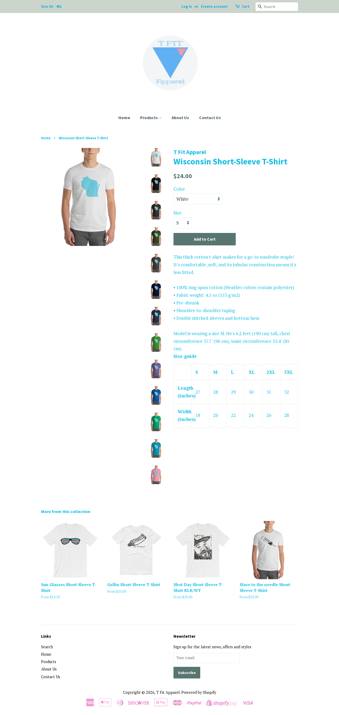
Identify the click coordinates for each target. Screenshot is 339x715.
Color (179, 189)
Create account (214, 6)
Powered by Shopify (198, 692)
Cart (245, 6)
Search (47, 646)
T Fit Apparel (168, 692)
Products (149, 117)
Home (124, 117)
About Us (180, 117)
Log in (186, 6)
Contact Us (210, 117)
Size (177, 213)
